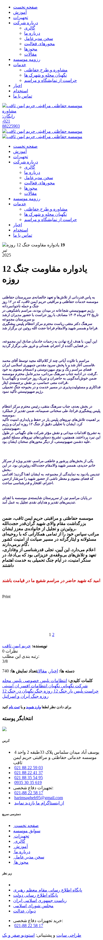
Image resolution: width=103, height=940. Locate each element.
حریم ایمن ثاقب (16, 645)
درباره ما (21, 851)
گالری (19, 841)
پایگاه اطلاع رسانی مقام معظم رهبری (47, 890)
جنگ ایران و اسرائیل (20, 696)
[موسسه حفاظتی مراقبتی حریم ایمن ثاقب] (42, 105)
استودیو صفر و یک (18, 935)
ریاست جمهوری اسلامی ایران (40, 900)
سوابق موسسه (26, 830)
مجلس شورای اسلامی (33, 905)
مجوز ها (21, 862)
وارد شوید (33, 707)
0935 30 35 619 (28, 782)
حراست (91, 691)
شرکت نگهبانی (74, 685)
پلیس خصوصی (35, 680)
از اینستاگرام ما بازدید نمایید (39, 803)
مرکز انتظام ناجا (28, 884)
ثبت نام (14, 707)
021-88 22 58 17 (28, 792)
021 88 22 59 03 (28, 767)
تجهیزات (21, 836)
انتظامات (58, 680)
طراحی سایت (68, 935)
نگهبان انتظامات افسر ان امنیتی (31, 685)
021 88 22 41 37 (28, 772)
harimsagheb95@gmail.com (38, 797)
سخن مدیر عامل (28, 857)
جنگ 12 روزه (55, 691)
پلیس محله (12, 680)
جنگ (38, 691)
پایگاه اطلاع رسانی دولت (35, 895)
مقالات (42, 671)
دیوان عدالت (24, 911)
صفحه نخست (26, 825)
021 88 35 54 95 (28, 777)
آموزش (20, 846)
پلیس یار (75, 691)
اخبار (53, 671)
